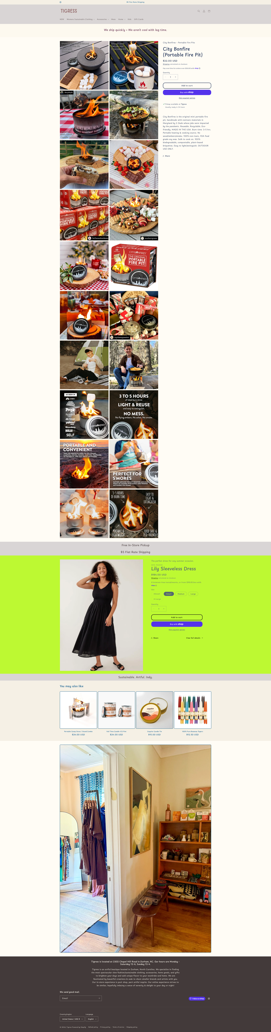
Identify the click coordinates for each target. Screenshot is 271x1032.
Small (168, 594)
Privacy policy (105, 1027)
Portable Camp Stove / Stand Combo (78, 731)
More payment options (187, 98)
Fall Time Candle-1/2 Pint (116, 731)
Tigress (69, 1027)
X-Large (158, 599)
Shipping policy (132, 1027)
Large (193, 594)
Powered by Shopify (79, 1027)
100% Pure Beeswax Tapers (192, 731)
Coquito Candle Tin (154, 731)
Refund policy (93, 1027)
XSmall (158, 594)
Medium (181, 594)
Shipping (166, 64)
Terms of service (118, 1027)
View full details (193, 638)
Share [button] (167, 156)
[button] (80, 19)
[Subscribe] (99, 998)
